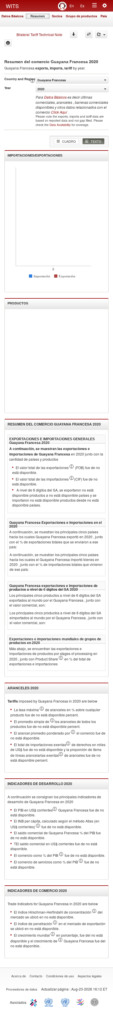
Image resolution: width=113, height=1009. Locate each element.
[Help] (8, 43)
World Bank (96, 1002)
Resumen (37, 16)
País (104, 16)
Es (82, 5)
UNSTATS (65, 1002)
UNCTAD (50, 1002)
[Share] (101, 34)
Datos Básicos (12, 16)
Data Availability (61, 125)
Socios (57, 16)
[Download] (73, 34)
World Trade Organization (80, 1002)
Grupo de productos (81, 16)
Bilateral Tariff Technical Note (39, 34)
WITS (12, 6)
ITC (34, 1002)
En (72, 5)
